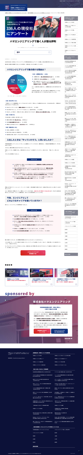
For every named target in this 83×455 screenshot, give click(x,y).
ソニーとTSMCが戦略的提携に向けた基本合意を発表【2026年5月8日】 (70, 77)
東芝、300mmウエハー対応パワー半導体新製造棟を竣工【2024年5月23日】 (70, 199)
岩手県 (66, 229)
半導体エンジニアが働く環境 (70, 42)
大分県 (66, 242)
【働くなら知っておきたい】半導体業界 (70, 57)
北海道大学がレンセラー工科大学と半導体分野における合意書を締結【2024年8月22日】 (70, 143)
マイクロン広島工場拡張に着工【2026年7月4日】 (70, 66)
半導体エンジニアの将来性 (70, 162)
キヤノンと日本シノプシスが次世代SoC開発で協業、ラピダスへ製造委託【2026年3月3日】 (70, 89)
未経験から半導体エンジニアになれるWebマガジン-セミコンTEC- (69, 0)
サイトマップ (73, 453)
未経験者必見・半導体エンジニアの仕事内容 (70, 18)
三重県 (66, 236)
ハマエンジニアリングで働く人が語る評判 (70, 222)
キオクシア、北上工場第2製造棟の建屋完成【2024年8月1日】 (70, 205)
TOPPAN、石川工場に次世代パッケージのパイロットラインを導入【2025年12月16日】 (70, 102)
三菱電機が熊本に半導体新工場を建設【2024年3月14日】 (70, 167)
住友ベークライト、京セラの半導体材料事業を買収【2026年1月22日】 (70, 96)
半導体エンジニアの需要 (69, 159)
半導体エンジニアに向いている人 (70, 51)
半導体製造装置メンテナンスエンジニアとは (70, 217)
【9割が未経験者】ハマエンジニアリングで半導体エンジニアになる (70, 212)
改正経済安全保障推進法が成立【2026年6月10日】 (70, 62)
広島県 (66, 239)
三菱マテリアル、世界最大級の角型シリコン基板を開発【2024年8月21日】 (70, 150)
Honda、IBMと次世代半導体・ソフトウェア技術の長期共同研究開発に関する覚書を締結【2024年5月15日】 (70, 192)
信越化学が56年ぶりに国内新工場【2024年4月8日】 (70, 179)
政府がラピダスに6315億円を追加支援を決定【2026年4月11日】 (70, 83)
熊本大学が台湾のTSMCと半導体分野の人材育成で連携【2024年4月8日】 (70, 173)
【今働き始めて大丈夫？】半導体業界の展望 (70, 155)
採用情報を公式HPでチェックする (42, 331)
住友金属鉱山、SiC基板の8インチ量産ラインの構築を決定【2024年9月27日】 (70, 126)
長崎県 (66, 249)
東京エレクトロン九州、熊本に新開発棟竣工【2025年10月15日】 (70, 120)
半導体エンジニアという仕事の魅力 (70, 46)
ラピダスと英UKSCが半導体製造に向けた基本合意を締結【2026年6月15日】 (70, 72)
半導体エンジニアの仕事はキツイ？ (70, 35)
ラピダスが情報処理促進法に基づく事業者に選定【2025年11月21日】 (70, 108)
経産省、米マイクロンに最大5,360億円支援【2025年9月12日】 (70, 114)
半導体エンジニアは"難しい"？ (70, 31)
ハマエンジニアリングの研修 (70, 226)
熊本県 (66, 246)
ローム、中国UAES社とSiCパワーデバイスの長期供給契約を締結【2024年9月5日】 (70, 137)
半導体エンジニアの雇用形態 (70, 39)
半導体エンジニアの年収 (69, 22)
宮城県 (66, 232)
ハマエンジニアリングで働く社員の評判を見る (59, 331)
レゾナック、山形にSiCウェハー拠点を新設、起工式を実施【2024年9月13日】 (70, 131)
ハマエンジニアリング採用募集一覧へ (33, 252)
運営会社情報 (67, 254)
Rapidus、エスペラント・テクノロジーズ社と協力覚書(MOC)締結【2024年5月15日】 (70, 185)
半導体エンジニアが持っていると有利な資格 (70, 26)
